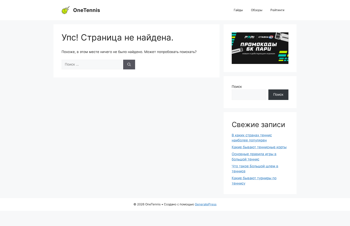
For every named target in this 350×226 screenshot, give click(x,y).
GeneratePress (206, 204)
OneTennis (86, 10)
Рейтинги (277, 10)
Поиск (237, 87)
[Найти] (129, 64)
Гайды (238, 10)
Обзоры (256, 10)
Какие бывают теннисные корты (259, 147)
